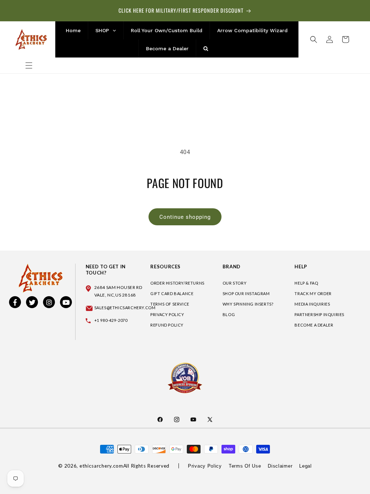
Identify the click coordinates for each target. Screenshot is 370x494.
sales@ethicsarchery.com (125, 307)
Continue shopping (185, 217)
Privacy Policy (167, 314)
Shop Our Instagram (246, 293)
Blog (229, 314)
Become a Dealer (313, 325)
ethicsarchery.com (101, 466)
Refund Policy (167, 325)
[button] (29, 65)
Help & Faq (306, 283)
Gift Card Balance (171, 293)
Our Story (234, 283)
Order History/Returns (177, 283)
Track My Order (312, 293)
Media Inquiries (312, 304)
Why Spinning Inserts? (248, 304)
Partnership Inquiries (319, 314)
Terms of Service (169, 304)
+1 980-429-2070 (111, 320)
